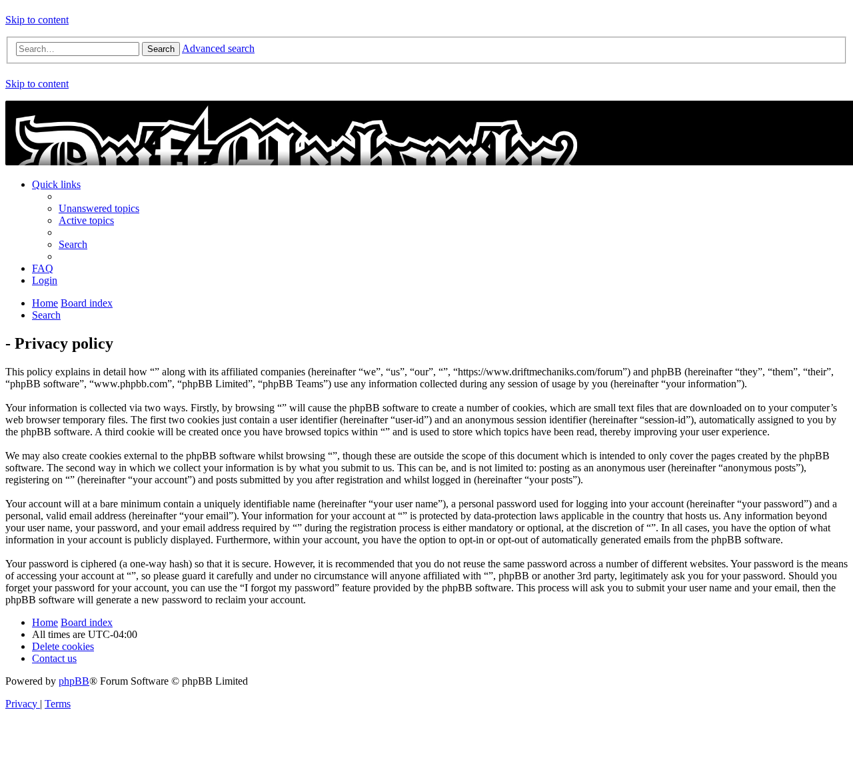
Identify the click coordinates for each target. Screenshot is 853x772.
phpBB (74, 681)
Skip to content (37, 19)
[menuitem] (99, 208)
